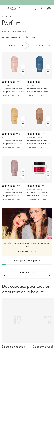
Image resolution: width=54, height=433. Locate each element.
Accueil (8, 16)
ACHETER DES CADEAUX (27, 251)
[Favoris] (22, 66)
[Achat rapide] (22, 72)
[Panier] (49, 9)
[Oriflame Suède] (14, 9)
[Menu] (3, 9)
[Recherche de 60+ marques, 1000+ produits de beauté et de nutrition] (35, 9)
